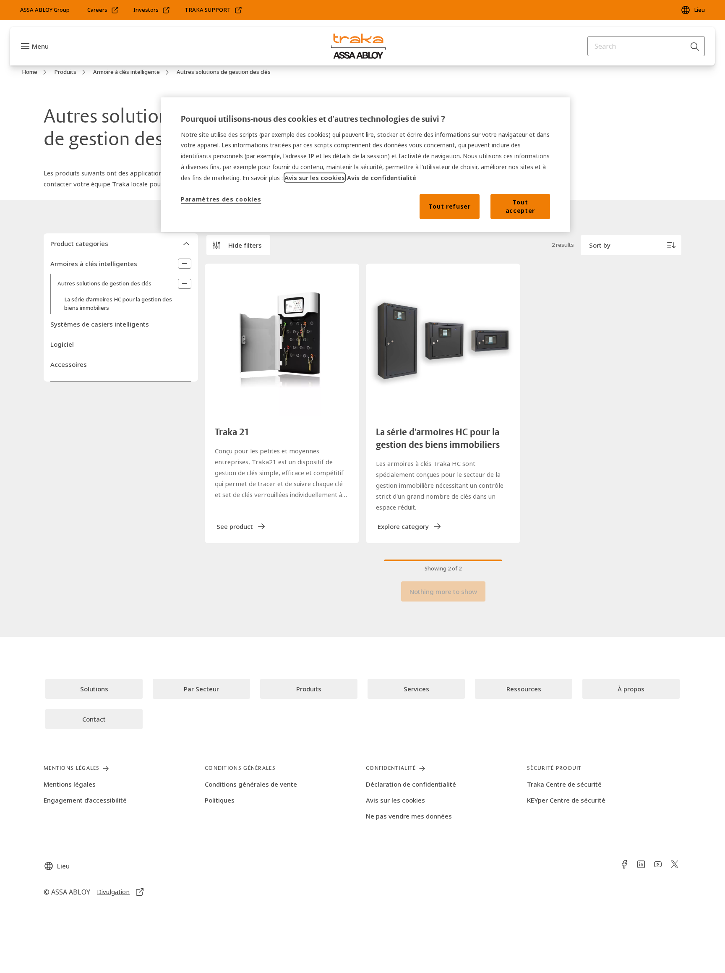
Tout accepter (520, 206)
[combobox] (646, 46)
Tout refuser (449, 206)
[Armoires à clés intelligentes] (184, 264)
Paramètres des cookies (221, 199)
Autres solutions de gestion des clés (104, 283)
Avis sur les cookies (314, 177)
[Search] (695, 46)
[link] (103, 10)
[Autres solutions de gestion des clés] (184, 284)
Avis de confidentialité (381, 177)
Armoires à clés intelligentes (93, 263)
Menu (40, 46)
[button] (238, 245)
